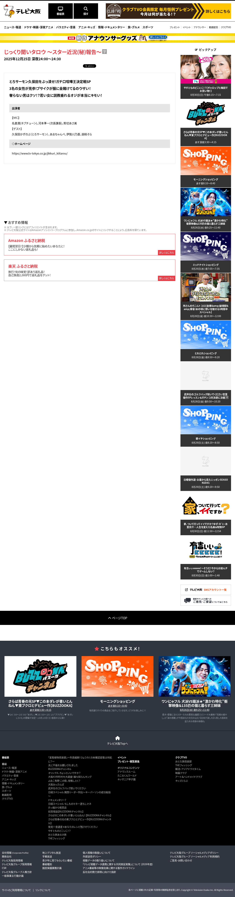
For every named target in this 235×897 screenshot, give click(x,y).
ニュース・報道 (9, 767)
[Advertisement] (89, 192)
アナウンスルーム (126, 771)
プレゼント (175, 27)
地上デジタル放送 (51, 852)
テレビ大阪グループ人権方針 (17, 872)
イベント (187, 27)
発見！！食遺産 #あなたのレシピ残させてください (73, 826)
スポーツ (6, 790)
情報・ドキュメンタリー (13, 783)
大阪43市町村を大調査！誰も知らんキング (70, 776)
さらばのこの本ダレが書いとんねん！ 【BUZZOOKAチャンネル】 (79, 815)
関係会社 (7, 856)
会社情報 (15, 852)
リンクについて (43, 890)
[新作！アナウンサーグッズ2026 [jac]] (117, 38)
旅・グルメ (7, 787)
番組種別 (47, 864)
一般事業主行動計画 (13, 875)
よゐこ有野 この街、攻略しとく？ (64, 780)
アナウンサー (200, 27)
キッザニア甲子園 (127, 779)
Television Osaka (201, 889)
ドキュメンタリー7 (57, 800)
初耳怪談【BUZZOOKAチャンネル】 (65, 811)
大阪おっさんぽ (56, 784)
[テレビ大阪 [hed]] (22, 11)
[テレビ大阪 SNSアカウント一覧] (205, 593)
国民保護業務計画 (52, 868)
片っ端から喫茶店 (57, 807)
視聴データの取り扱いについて (99, 860)
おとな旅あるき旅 (57, 834)
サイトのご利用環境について (16, 890)
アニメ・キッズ (9, 779)
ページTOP (119, 618)
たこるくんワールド (127, 775)
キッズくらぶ (181, 780)
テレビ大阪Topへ (117, 743)
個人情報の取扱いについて (97, 852)
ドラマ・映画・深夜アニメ (14, 771)
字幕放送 (47, 856)
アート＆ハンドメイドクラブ (188, 776)
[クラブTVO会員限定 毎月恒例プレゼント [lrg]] (168, 18)
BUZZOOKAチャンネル (59, 769)
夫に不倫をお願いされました (63, 765)
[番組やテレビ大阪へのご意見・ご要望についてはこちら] (205, 604)
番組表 (5, 757)
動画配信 (213, 27)
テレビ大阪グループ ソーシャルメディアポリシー (194, 852)
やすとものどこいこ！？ (59, 830)
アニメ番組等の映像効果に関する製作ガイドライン (109, 868)
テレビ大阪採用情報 (12, 860)
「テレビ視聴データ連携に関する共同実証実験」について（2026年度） (118, 864)
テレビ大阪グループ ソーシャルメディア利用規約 (195, 856)
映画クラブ (180, 773)
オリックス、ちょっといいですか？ (64, 773)
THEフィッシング (56, 838)
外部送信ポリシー (92, 856)
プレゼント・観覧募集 (129, 761)
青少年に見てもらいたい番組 (57, 860)
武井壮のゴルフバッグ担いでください (67, 788)
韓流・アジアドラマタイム (188, 769)
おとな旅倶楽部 (183, 761)
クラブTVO (226, 27)
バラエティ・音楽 (10, 775)
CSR (4, 868)
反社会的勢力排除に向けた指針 (99, 872)
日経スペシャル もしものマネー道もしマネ (69, 803)
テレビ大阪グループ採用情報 (17, 864)
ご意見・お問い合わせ (181, 860)
